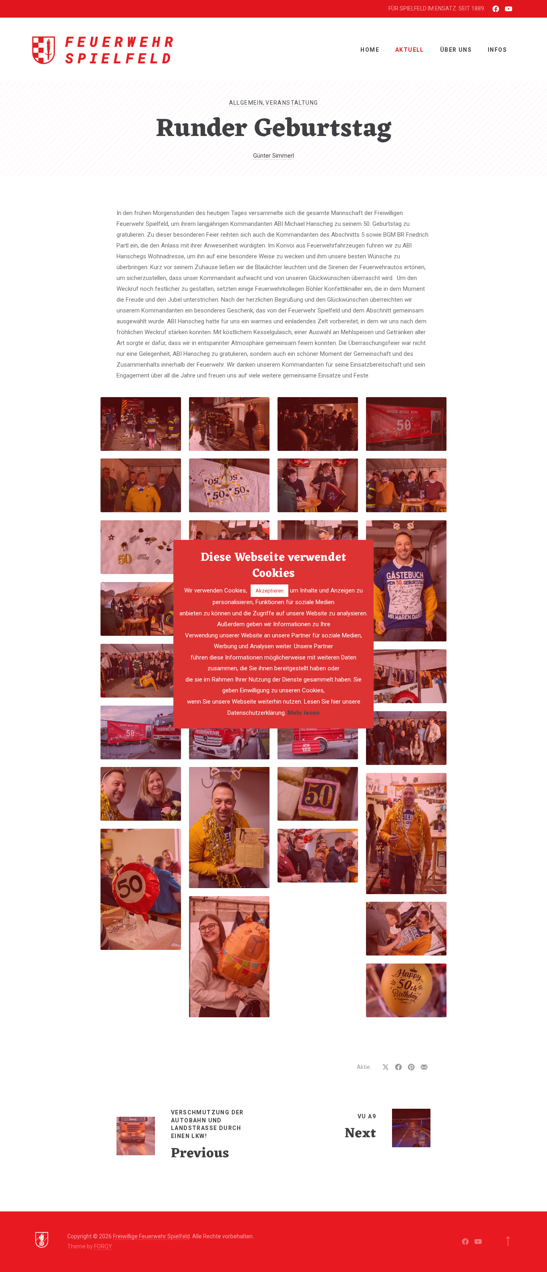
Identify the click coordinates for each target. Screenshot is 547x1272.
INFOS (497, 50)
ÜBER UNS (456, 50)
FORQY (103, 1246)
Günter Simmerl (273, 155)
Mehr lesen (304, 712)
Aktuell (409, 50)
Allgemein (246, 102)
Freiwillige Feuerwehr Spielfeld (151, 1236)
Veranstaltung (291, 102)
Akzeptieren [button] (269, 591)
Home (369, 50)
